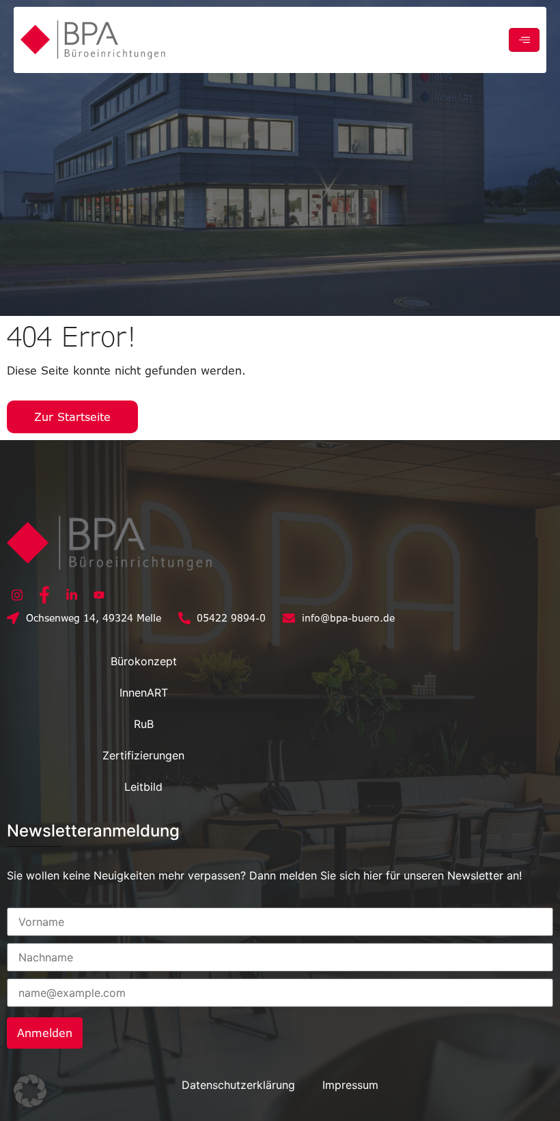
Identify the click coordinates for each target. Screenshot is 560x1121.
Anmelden (44, 1032)
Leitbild (143, 787)
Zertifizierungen (143, 755)
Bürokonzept (144, 661)
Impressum (350, 1085)
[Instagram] (17, 594)
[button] (30, 1091)
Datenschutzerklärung (238, 1085)
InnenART (144, 692)
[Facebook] (44, 594)
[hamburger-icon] (524, 40)
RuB (144, 724)
